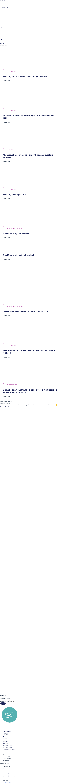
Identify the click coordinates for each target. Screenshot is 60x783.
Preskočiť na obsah (5, 1)
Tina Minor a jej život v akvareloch (18, 255)
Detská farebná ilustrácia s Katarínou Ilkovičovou (25, 311)
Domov (2, 43)
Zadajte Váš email (5, 701)
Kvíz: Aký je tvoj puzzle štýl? (16, 194)
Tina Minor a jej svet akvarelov (17, 233)
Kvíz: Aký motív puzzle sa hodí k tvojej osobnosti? (26, 76)
